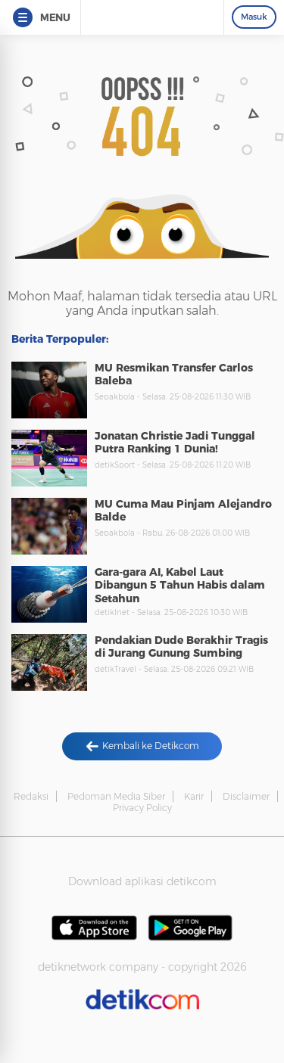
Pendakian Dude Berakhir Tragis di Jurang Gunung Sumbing (181, 646)
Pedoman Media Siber (116, 796)
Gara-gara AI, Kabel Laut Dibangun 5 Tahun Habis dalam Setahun (180, 585)
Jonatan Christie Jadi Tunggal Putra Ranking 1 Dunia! (175, 442)
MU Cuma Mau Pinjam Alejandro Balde (183, 510)
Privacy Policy (142, 807)
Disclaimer (246, 796)
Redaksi (31, 796)
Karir (194, 796)
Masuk (254, 16)
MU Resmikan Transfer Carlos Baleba (174, 374)
